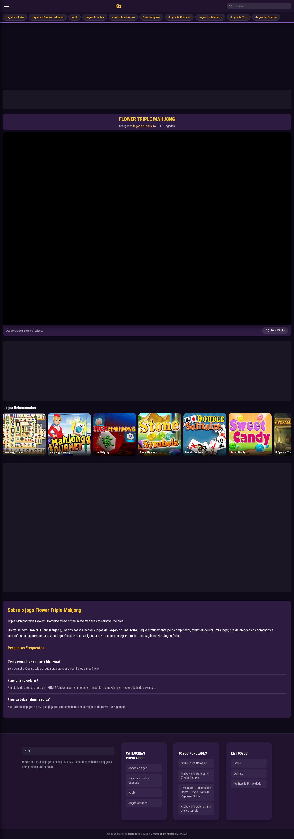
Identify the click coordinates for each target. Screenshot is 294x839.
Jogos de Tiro (238, 17)
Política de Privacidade (247, 783)
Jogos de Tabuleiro (210, 17)
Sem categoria (151, 17)
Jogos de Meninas (179, 17)
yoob (74, 17)
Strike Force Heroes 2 (194, 763)
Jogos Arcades (95, 17)
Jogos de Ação (15, 17)
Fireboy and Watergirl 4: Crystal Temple (195, 775)
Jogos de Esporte (266, 17)
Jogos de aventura (123, 17)
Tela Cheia (278, 330)
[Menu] (7, 7)
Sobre (237, 763)
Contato (238, 773)
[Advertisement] (147, 55)
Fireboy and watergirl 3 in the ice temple (196, 809)
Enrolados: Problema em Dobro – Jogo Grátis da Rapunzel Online (196, 792)
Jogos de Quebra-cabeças (47, 17)
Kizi (119, 6)
